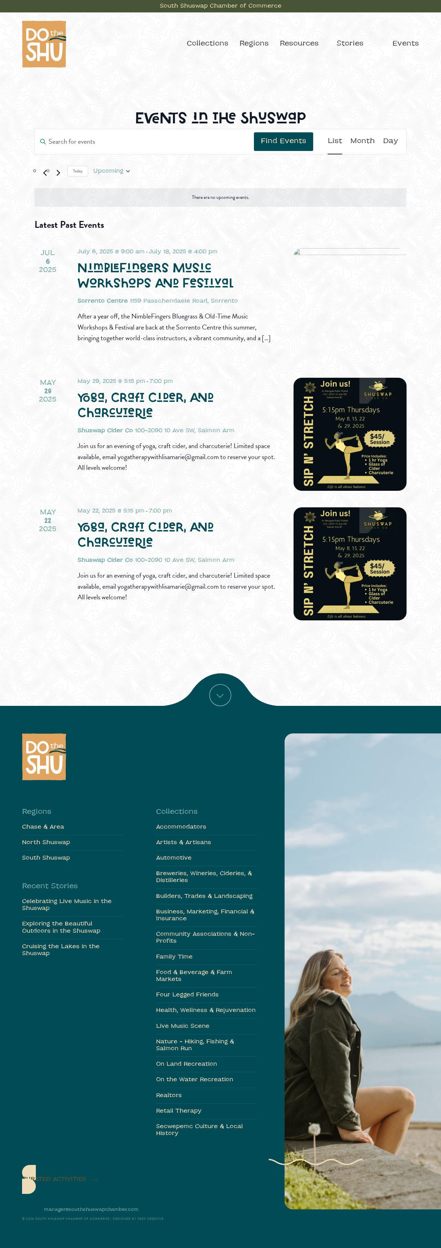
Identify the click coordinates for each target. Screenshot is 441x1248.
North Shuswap (46, 842)
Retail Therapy (179, 1111)
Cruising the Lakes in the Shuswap (61, 950)
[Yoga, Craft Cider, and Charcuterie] (350, 434)
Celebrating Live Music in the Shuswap (67, 905)
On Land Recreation (186, 1064)
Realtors (169, 1095)
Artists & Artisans (183, 842)
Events (405, 43)
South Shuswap (46, 858)
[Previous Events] (45, 173)
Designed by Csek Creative (138, 1218)
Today (78, 171)
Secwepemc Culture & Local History (199, 1130)
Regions (254, 43)
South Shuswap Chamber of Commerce (220, 6)
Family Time (174, 957)
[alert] (220, 197)
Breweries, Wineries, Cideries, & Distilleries (204, 877)
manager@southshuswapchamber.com (91, 1209)
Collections (207, 43)
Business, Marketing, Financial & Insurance (205, 915)
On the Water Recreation (194, 1080)
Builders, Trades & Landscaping (204, 896)
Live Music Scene (182, 1026)
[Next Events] (58, 173)
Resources (299, 43)
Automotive (174, 858)
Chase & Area (43, 827)
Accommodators (181, 827)
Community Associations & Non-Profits (205, 938)
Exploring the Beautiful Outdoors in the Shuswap (61, 927)
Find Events (283, 141)
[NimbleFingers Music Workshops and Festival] (350, 304)
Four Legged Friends (187, 995)
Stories (350, 43)
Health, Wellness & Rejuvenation (206, 1010)
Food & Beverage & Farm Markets (194, 976)
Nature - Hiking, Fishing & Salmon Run (195, 1045)
